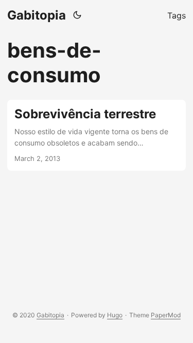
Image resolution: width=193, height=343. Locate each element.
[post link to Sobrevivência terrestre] (96, 135)
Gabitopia (36, 15)
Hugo (114, 315)
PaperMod (166, 315)
